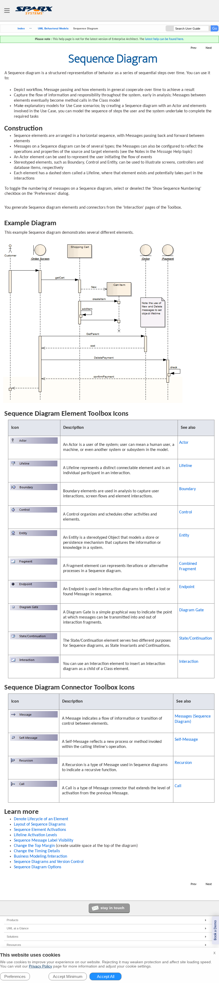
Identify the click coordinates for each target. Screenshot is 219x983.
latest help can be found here (164, 39)
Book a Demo (215, 930)
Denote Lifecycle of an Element (41, 819)
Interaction (188, 662)
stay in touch (112, 908)
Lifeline (185, 466)
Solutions (12, 936)
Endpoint (186, 587)
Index (21, 28)
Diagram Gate (191, 610)
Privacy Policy (40, 966)
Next (209, 48)
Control (185, 512)
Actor (184, 443)
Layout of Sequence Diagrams (39, 824)
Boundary (187, 489)
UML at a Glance (18, 928)
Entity (184, 535)
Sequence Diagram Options (37, 867)
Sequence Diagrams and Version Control (49, 862)
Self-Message (186, 740)
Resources (14, 944)
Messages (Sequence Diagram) (193, 719)
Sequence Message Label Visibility (43, 840)
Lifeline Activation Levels (35, 835)
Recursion (183, 763)
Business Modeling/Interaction (40, 856)
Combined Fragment (188, 566)
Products (12, 920)
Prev (193, 48)
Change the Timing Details (37, 851)
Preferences (15, 976)
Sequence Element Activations (40, 830)
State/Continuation (195, 638)
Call (178, 786)
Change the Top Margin (34, 846)
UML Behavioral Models (53, 28)
